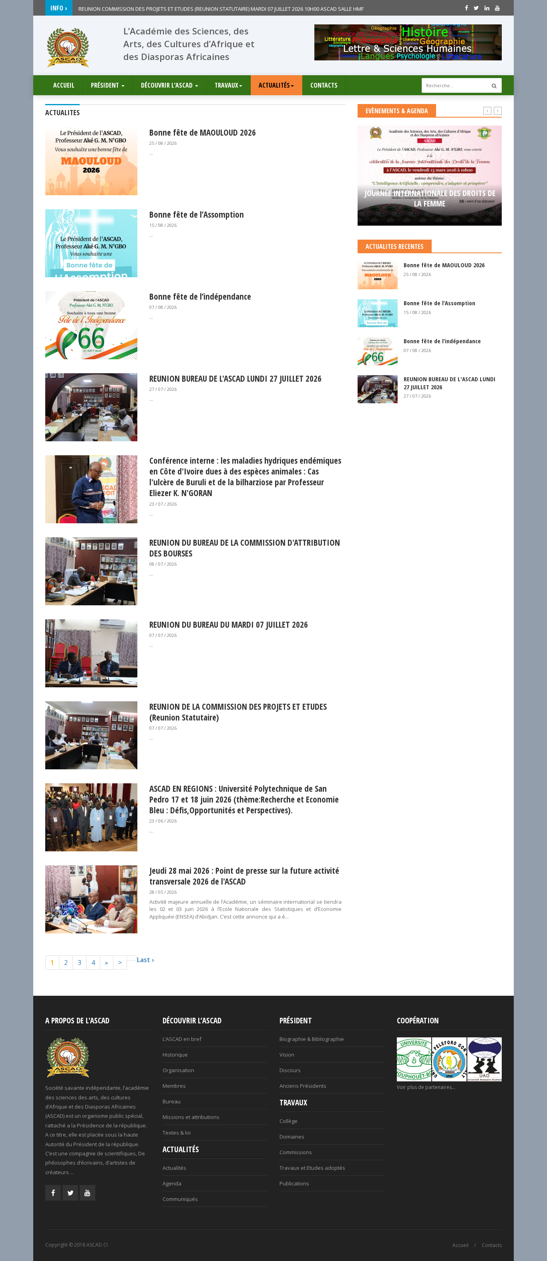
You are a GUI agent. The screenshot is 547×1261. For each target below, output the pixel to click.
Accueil (63, 85)
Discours (290, 1070)
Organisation (178, 1070)
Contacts (324, 85)
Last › (145, 959)
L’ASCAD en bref (182, 1039)
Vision (287, 1054)
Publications (294, 1183)
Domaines (292, 1136)
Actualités (274, 85)
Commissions (296, 1152)
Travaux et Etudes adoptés (312, 1167)
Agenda (172, 1183)
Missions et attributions (191, 1117)
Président (106, 85)
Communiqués (180, 1199)
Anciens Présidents (303, 1085)
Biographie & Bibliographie (312, 1039)
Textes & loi (177, 1132)
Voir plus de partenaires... (426, 1087)
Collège (289, 1121)
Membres (174, 1085)
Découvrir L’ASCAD (167, 85)
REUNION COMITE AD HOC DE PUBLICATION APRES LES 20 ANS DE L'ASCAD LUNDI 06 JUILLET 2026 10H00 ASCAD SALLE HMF (222, 7)
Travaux (226, 85)
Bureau (172, 1101)
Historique (175, 1054)
